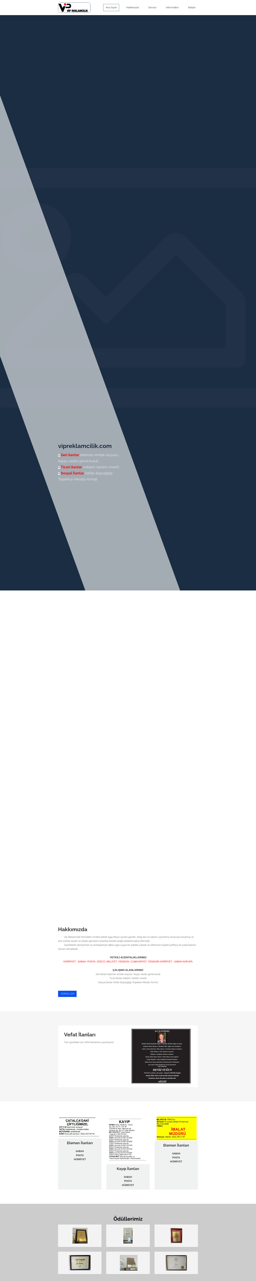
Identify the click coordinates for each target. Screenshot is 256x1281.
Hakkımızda (132, 7)
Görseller (67, 993)
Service (152, 7)
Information (172, 7)
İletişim (192, 7)
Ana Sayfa (111, 7)
